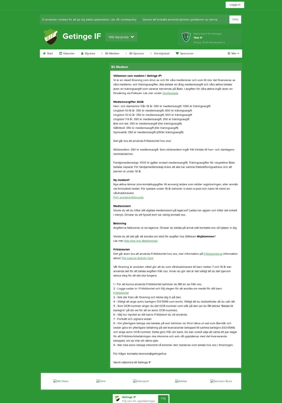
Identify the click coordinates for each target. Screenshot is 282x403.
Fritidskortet (121, 293)
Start (49, 53)
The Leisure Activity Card (137, 258)
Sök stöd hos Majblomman (141, 241)
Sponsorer (186, 53)
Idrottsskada (170, 93)
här (139, 20)
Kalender (69, 53)
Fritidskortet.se (213, 254)
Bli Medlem (111, 53)
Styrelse (89, 53)
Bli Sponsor (136, 53)
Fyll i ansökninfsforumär (128, 197)
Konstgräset (161, 53)
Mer (234, 53)
